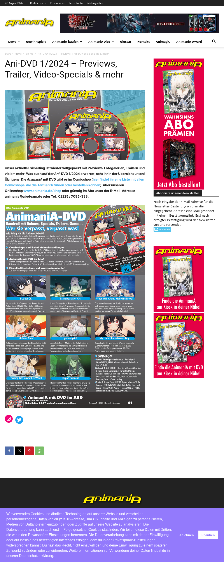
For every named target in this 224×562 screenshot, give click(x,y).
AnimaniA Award (189, 42)
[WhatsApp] (39, 450)
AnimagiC (163, 42)
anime (29, 53)
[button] (214, 42)
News (12, 42)
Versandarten (57, 3)
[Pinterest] (29, 450)
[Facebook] (9, 450)
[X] (19, 450)
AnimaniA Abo (99, 42)
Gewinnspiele (36, 42)
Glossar (125, 42)
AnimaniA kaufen (65, 42)
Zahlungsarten (95, 3)
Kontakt (143, 42)
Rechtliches (36, 3)
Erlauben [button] (208, 535)
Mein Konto (76, 3)
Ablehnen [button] (186, 535)
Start (8, 53)
